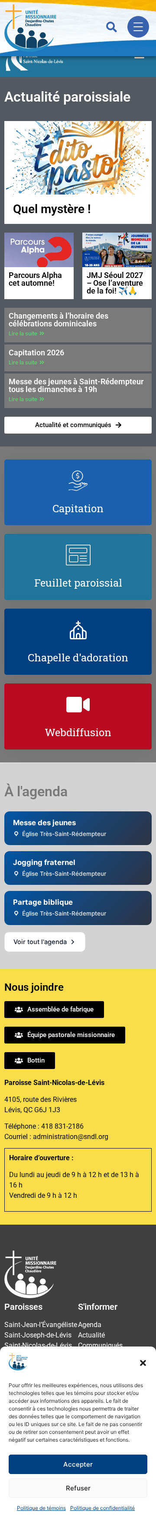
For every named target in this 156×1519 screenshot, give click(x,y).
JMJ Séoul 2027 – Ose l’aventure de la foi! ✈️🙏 (115, 283)
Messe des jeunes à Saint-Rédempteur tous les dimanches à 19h (76, 385)
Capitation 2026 (36, 352)
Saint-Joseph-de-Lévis (38, 1335)
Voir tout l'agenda (40, 942)
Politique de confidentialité (102, 1508)
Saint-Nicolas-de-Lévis (38, 1345)
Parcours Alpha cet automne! (35, 279)
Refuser (78, 1488)
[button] (143, 1363)
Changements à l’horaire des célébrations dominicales (58, 319)
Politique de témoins (41, 1508)
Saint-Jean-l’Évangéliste (40, 1325)
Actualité (91, 1335)
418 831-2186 (62, 1126)
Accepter (78, 1464)
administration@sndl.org (70, 1137)
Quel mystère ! (52, 209)
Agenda (89, 1325)
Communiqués (100, 1345)
